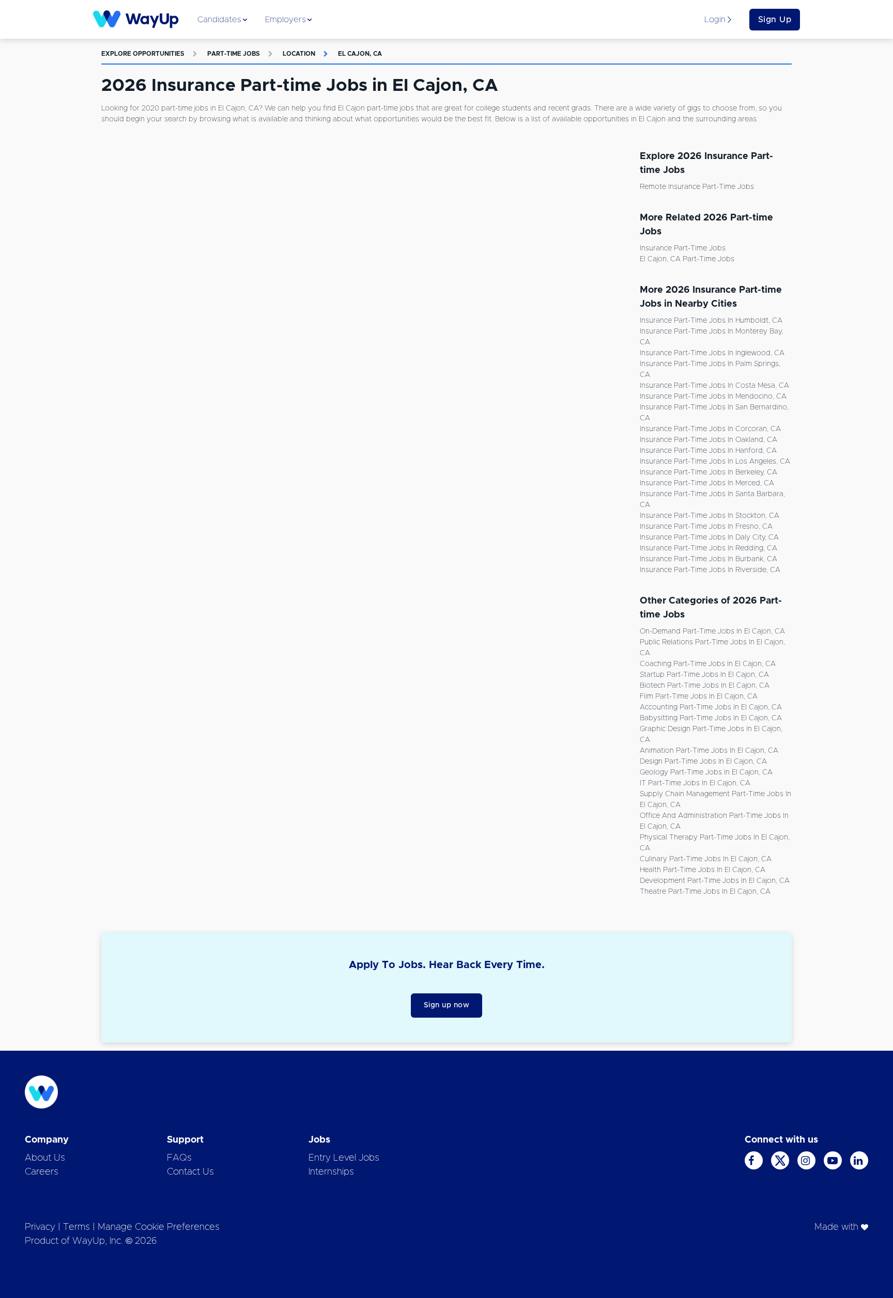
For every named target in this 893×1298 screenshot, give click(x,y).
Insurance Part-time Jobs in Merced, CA (707, 483)
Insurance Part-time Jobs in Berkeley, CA (708, 472)
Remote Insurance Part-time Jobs (697, 187)
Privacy (40, 1227)
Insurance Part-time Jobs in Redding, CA (708, 548)
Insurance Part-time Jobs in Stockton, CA (709, 515)
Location (299, 54)
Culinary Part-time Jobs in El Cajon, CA (706, 859)
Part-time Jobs (233, 54)
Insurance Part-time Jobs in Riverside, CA (710, 570)
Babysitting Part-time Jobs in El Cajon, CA (711, 718)
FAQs (179, 1158)
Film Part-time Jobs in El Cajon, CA (699, 696)
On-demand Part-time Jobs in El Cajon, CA (712, 631)
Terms (76, 1227)
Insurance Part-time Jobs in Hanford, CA (708, 450)
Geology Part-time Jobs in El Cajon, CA (706, 772)
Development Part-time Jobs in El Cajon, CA (715, 880)
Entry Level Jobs (344, 1158)
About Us (45, 1158)
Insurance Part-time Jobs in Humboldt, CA (711, 320)
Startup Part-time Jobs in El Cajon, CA (704, 674)
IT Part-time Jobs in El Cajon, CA (695, 783)
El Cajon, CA (360, 54)
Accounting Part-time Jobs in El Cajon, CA (711, 707)
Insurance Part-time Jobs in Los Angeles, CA (715, 461)
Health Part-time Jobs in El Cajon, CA (702, 870)
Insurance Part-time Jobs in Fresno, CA (706, 526)
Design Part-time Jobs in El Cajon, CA (703, 761)
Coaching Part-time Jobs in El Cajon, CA (708, 664)
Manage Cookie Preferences (159, 1227)
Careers (41, 1172)
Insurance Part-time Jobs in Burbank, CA (708, 559)
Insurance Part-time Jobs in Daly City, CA (709, 537)
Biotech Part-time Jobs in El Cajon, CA (704, 685)
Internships (331, 1172)
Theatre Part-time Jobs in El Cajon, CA (705, 891)
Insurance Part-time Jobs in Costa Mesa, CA (714, 385)
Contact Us (190, 1172)
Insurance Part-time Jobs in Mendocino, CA (713, 396)
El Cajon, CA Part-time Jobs (687, 259)
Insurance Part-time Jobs (683, 248)
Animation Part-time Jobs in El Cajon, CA (709, 750)
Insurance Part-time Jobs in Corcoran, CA (710, 429)
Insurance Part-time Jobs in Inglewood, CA (712, 353)
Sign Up (775, 19)
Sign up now (447, 1005)
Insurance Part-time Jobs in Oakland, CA (708, 440)
